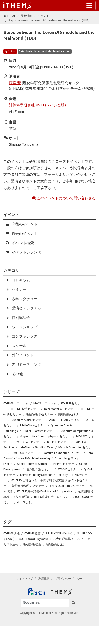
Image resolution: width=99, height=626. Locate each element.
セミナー (10, 51)
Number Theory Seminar (36, 475)
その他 (17, 374)
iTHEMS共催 (11, 533)
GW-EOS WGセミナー (28, 442)
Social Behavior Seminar (33, 464)
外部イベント (23, 355)
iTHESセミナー (27, 502)
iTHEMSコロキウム (16, 403)
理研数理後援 (32, 544)
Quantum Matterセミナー (27, 420)
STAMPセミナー (68, 469)
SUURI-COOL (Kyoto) (58, 533)
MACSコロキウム (44, 403)
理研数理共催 (55, 544)
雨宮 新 (15, 83)
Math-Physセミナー (33, 425)
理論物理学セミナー (39, 414)
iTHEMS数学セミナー (25, 409)
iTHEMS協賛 (32, 533)
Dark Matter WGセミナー (60, 409)
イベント (43, 16)
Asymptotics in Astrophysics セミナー (45, 436)
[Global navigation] (17, 5)
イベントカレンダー (28, 252)
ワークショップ (25, 327)
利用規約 (44, 578)
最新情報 (26, 16)
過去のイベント (25, 233)
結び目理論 (21, 497)
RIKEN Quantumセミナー (39, 431)
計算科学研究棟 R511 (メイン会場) (37, 105)
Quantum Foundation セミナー (61, 453)
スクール (19, 346)
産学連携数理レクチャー (27, 486)
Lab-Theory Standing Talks (36, 447)
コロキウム (21, 280)
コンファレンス (25, 336)
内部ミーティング (26, 364)
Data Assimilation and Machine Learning (44, 51)
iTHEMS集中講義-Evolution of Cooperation (45, 491)
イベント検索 (23, 243)
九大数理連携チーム (66, 539)
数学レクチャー (25, 299)
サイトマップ (24, 578)
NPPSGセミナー (63, 464)
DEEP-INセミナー (58, 442)
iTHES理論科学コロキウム (51, 497)
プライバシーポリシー (69, 578)
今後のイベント (25, 224)
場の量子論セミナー (39, 469)
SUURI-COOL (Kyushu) (33, 539)
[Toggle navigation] (89, 5)
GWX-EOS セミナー (24, 453)
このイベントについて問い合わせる (66, 198)
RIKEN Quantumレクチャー (67, 486)
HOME (11, 16)
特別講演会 (21, 317)
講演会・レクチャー (28, 308)
